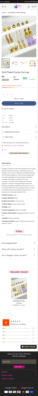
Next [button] (35, 37)
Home (4, 12)
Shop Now (5, 1)
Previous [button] (3, 37)
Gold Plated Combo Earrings (19, 302)
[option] (19, 36)
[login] (28, 6)
